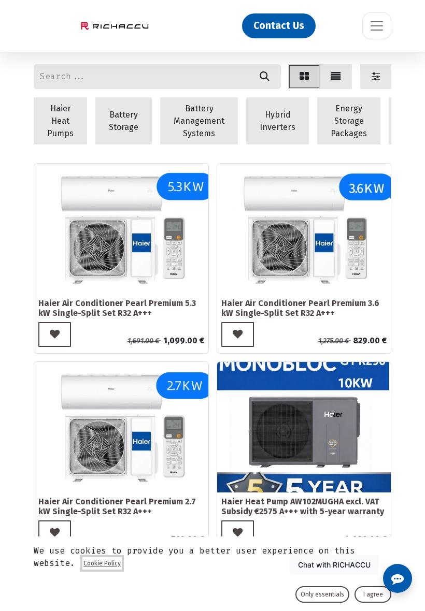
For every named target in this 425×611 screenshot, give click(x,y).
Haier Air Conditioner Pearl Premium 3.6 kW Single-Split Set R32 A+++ (300, 308)
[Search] (264, 76)
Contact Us (278, 26)
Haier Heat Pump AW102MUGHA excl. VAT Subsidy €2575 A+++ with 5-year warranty (302, 506)
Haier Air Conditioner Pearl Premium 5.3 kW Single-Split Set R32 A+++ (117, 308)
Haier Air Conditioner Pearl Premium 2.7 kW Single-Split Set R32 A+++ (117, 506)
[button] (54, 334)
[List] (335, 76)
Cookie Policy (102, 563)
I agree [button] (373, 594)
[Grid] (304, 76)
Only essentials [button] (322, 594)
